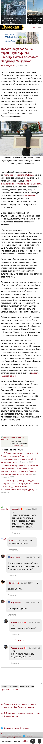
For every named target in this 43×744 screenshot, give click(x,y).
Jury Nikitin (15, 557)
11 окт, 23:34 (29, 603)
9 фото (22, 445)
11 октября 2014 (8, 66)
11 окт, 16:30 (21, 540)
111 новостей (15, 445)
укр (34, 27)
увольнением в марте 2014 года (18, 175)
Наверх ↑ (16, 689)
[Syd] (3, 538)
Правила (5, 689)
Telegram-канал (31, 737)
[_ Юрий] (3, 582)
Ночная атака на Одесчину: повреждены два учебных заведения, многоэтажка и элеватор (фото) (12, 19)
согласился (30, 196)
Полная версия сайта (8, 734)
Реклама (21, 45)
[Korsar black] (6, 622)
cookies (24, 741)
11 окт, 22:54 (29, 557)
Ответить (16, 533)
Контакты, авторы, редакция (11, 737)
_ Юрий (11, 583)
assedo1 (15, 509)
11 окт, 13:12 (31, 509)
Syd (11, 540)
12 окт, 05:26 (34, 622)
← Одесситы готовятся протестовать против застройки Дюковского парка (18, 705)
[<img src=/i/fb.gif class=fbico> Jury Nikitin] (3, 557)
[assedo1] (5, 509)
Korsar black (17, 622)
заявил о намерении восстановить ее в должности (21, 182)
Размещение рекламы (25, 734)
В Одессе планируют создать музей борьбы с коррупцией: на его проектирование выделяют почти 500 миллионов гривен (19, 457)
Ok (33, 741)
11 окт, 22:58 (26, 583)
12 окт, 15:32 (34, 648)
